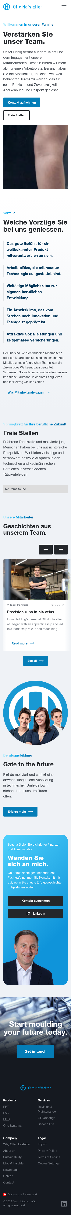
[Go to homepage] (22, 6)
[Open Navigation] (64, 7)
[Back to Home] (35, 1087)
